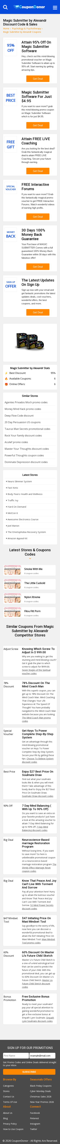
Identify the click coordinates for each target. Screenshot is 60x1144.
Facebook (35, 1112)
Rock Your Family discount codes (23, 435)
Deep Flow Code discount (19, 415)
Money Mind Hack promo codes (23, 409)
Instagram (35, 1123)
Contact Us (8, 1096)
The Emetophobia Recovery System (26, 531)
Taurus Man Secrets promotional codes (27, 429)
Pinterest (34, 1118)
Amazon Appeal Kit (17, 538)
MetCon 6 (12, 513)
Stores (6, 1091)
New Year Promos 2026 (42, 1101)
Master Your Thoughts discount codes (27, 448)
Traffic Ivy (12, 500)
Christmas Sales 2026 (40, 1096)
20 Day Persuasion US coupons (23, 422)
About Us (7, 1112)
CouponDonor (20, 1140)
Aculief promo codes (16, 442)
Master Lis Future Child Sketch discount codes (37, 983)
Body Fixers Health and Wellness (24, 494)
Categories (8, 1085)
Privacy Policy (10, 1123)
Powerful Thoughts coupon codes (24, 455)
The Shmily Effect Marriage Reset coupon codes (39, 868)
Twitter (33, 1129)
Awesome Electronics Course (22, 519)
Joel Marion (13, 525)
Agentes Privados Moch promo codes (26, 402)
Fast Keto (12, 487)
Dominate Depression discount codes (26, 462)
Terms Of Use (10, 1101)
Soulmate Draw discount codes (37, 796)
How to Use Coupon (13, 1129)
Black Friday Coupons (41, 1085)
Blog (5, 1118)
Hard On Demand (16, 506)
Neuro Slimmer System (19, 481)
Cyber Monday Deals (40, 1091)
